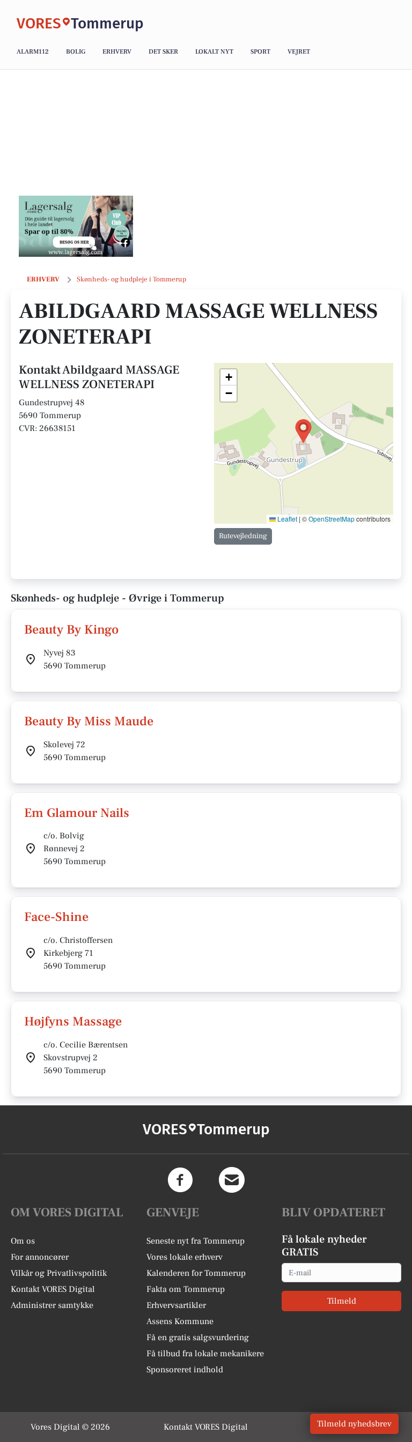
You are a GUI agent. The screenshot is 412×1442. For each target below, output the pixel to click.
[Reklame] (76, 226)
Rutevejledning (243, 536)
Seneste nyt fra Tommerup (195, 1241)
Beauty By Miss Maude (88, 721)
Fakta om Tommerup (185, 1289)
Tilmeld (341, 1301)
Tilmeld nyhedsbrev (354, 1423)
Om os (23, 1241)
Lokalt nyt (214, 52)
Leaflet (286, 518)
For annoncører (40, 1257)
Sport (260, 52)
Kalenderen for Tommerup (196, 1273)
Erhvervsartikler (176, 1305)
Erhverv (116, 52)
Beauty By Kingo (71, 629)
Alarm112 (33, 52)
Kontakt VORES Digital (53, 1289)
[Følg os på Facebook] (180, 1180)
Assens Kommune (180, 1321)
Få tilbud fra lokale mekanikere (205, 1353)
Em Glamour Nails (76, 813)
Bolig (75, 52)
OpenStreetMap (331, 518)
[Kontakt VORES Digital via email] (232, 1180)
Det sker (163, 52)
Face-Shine (56, 917)
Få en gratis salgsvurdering (197, 1337)
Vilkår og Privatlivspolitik (59, 1273)
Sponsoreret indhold (184, 1369)
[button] (303, 431)
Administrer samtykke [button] (52, 1305)
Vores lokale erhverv (184, 1257)
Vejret (299, 52)
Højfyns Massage (73, 1021)
